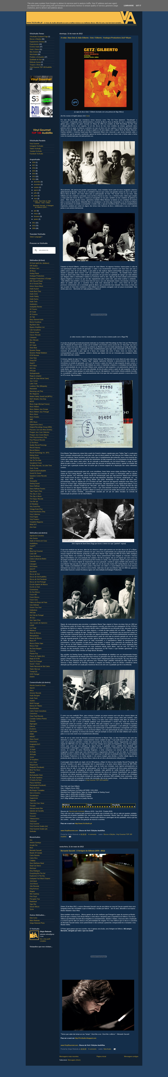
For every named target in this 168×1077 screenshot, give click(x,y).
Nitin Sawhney (34, 894)
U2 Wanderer (34, 504)
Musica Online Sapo (36, 643)
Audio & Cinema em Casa (38, 541)
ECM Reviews (34, 355)
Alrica (31, 690)
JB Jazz (32, 618)
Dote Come (33, 918)
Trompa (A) (33, 671)
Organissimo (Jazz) (36, 424)
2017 (34, 165)
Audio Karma (34, 299)
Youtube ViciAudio (36, 151)
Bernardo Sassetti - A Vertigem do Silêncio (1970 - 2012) (83, 851)
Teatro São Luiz (35, 669)
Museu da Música (35, 638)
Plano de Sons (34, 788)
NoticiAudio (107, 1049)
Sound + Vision (35, 664)
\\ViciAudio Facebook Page (39, 36)
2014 (34, 174)
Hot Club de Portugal (36, 615)
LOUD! (32, 625)
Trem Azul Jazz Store (37, 803)
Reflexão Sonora (35, 62)
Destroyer (33, 868)
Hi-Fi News (33, 366)
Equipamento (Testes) (37, 42)
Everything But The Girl (37, 873)
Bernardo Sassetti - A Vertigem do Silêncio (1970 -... (43, 206)
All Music (33, 271)
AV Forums (33, 309)
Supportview (34, 798)
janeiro (36, 219)
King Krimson (34, 889)
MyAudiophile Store (36, 775)
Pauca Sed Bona (35, 783)
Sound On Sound (35, 473)
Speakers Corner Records (38, 476)
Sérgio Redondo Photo (37, 923)
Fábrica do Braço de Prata (38, 602)
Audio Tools (33, 301)
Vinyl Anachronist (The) (37, 512)
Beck (31, 848)
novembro (37, 184)
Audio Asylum (34, 289)
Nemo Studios (34, 417)
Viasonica (33, 813)
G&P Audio (33, 731)
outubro (36, 187)
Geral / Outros (34, 49)
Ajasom (32, 688)
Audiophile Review (36, 307)
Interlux (32, 747)
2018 (34, 162)
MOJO (32, 401)
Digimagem (33, 724)
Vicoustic (33, 816)
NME (31, 419)
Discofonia (33, 571)
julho (35, 193)
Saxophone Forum (36, 463)
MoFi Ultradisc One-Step (38, 399)
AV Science (33, 314)
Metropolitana (34, 636)
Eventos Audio (34, 47)
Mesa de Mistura (35, 633)
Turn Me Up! (34, 501)
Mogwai (32, 891)
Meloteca (33, 630)
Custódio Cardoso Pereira (38, 719)
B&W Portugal (34, 703)
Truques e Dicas (35, 65)
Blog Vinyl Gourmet (36, 551)
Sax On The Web (35, 460)
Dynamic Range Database (38, 353)
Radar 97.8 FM (35, 659)
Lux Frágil (33, 628)
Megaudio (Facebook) (37, 767)
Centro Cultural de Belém (38, 559)
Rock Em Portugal (36, 661)
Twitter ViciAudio (35, 148)
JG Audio (33, 752)
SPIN (31, 478)
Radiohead (33, 901)
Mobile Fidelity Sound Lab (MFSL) (41, 396)
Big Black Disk (35, 325)
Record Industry (35, 447)
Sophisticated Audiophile (38, 471)
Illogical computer (35, 376)
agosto (36, 190)
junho (36, 196)
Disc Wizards (34, 340)
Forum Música (34, 597)
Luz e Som (33, 762)
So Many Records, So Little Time (41, 465)
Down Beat (33, 348)
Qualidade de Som (36, 59)
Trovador (33, 806)
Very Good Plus (35, 506)
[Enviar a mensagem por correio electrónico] (69, 837)
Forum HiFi (33, 594)
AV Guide (33, 312)
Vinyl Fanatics (34, 519)
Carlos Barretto (35, 855)
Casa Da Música (35, 556)
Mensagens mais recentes (69, 1056)
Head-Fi (32, 363)
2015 (34, 171)
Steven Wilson (34, 907)
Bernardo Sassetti (36, 850)
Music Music (34, 414)
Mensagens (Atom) (74, 1060)
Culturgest (33, 564)
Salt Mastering (34, 458)
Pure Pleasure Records (37, 440)
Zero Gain (33, 527)
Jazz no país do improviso (38, 623)
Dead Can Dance (35, 866)
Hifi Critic (33, 368)
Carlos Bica (33, 858)
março (36, 213)
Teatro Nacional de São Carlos (40, 666)
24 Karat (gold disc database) (39, 263)
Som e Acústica (35, 793)
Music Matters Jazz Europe (39, 409)
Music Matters (34, 406)
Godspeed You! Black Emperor (40, 878)
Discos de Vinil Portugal (38, 582)
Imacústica (33, 742)
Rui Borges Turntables (37, 790)
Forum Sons (34, 600)
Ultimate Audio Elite (36, 808)
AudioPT (32, 546)
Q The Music (34, 442)
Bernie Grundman (35, 322)
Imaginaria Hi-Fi (35, 744)
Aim (31, 840)
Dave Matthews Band (37, 863)
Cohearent (33, 337)
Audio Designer (35, 695)
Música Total (34, 646)
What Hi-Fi (33, 524)
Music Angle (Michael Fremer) (39, 404)
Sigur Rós (33, 904)
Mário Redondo (35, 920)
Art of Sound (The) (36, 283)
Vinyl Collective (35, 514)
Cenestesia (33, 713)
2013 (34, 176)
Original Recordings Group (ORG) (41, 427)
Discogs (32, 342)
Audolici (32, 701)
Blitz (31, 548)
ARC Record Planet (36, 281)
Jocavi (32, 757)
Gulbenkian (33, 610)
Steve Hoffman (35, 486)
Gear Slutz (33, 358)
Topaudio (33, 800)
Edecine (32, 726)
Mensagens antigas (131, 1056)
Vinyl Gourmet (34, 143)
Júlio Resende (34, 886)
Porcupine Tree (35, 899)
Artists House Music (36, 286)
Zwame (32, 677)
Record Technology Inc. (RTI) (39, 453)
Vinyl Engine (34, 517)
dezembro (37, 182)
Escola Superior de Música (39, 584)
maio (35, 198)
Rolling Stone (34, 455)
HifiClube (33, 612)
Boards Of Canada (36, 853)
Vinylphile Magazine (36, 522)
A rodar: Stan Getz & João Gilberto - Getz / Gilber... (42, 202)
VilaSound (33, 821)
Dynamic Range (35, 350)
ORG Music (33, 422)
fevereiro (37, 216)
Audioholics (33, 304)
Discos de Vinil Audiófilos (38, 577)
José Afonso (34, 884)
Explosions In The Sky (37, 876)
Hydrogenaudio (35, 373)
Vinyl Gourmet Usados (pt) (38, 829)
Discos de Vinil (35, 574)
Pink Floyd (33, 896)
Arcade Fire (33, 845)
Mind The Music (35, 770)
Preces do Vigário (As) (37, 656)
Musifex (32, 772)
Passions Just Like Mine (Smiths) (41, 430)
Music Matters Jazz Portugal (39, 412)
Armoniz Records (35, 693)
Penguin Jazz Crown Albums (39, 435)
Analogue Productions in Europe (40, 278)
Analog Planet (34, 273)
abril (35, 211)
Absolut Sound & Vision (37, 685)
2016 (34, 168)
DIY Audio (33, 345)
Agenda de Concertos (37, 536)
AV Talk (32, 317)
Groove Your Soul (35, 607)
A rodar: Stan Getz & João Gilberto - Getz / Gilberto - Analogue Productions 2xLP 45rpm (96, 38)
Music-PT (33, 641)
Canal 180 (33, 554)
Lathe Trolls (33, 383)
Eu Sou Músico (35, 592)
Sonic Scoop (34, 468)
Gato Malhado (34, 605)
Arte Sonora (34, 538)
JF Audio (33, 749)
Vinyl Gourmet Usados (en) (39, 826)
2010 (34, 225)
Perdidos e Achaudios (37, 57)
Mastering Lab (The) (36, 391)
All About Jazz (34, 268)
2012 (34, 179)
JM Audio (33, 754)
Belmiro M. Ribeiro (36, 706)
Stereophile (33, 481)
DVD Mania (33, 566)
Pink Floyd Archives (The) (38, 437)
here (87, 116)
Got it (138, 6)
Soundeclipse (34, 795)
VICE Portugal (34, 674)
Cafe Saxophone (35, 330)
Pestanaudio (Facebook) (38, 785)
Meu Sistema (34, 52)
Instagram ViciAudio (36, 146)
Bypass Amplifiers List (37, 327)
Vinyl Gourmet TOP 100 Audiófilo (97, 780)
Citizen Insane (34, 332)
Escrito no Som (35, 587)
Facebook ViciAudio (36, 154)
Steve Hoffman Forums (37, 489)
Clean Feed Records (36, 716)
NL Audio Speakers (36, 777)
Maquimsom (34, 765)
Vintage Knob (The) (36, 509)
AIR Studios (34, 266)
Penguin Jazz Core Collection (39, 432)
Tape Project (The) (36, 491)
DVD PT (32, 569)
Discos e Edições (109, 834)
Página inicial (101, 1056)
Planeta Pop (34, 653)
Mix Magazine (34, 394)
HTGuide (33, 371)
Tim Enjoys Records (36, 499)
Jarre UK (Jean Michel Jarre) (39, 378)
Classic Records (35, 335)
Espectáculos (34, 44)
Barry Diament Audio (36, 319)
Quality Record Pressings (38, 445)
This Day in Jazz (35, 494)
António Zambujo (35, 842)
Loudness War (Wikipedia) (38, 386)
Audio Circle (34, 294)
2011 (34, 223)
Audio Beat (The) (35, 291)
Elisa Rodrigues (35, 871)
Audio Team (34, 698)
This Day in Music (36, 496)
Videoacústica (34, 818)
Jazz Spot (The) (35, 620)
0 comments (92, 1049)
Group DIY (33, 360)
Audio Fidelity (34, 296)
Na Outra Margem (35, 648)
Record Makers (35, 450)
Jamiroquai (33, 881)
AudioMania (33, 543)
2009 (34, 228)
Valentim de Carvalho (37, 811)
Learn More (129, 6)
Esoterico (33, 729)
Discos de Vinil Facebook (38, 579)
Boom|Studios (34, 708)
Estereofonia (34, 589)
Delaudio (32, 721)
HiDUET (32, 736)
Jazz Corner (34, 381)
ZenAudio (33, 831)
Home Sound (34, 739)
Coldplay (32, 860)
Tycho (32, 909)
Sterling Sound (34, 483)
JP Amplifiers (34, 759)
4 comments (92, 834)
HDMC (32, 734)
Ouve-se (32, 651)
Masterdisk (33, 389)
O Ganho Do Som (35, 780)
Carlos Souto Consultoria (38, 711)
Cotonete (33, 561)
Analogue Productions (37, 276)
